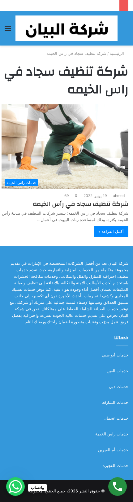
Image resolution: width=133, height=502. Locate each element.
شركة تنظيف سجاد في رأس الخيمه (80, 204)
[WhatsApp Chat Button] (15, 486)
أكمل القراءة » (111, 231)
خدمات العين (117, 370)
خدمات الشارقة (115, 402)
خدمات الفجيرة (115, 465)
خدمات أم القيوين (113, 449)
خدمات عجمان (116, 418)
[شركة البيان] (66, 28)
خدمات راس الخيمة (111, 433)
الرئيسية (117, 53)
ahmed (119, 195)
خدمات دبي (118, 386)
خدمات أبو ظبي (115, 354)
